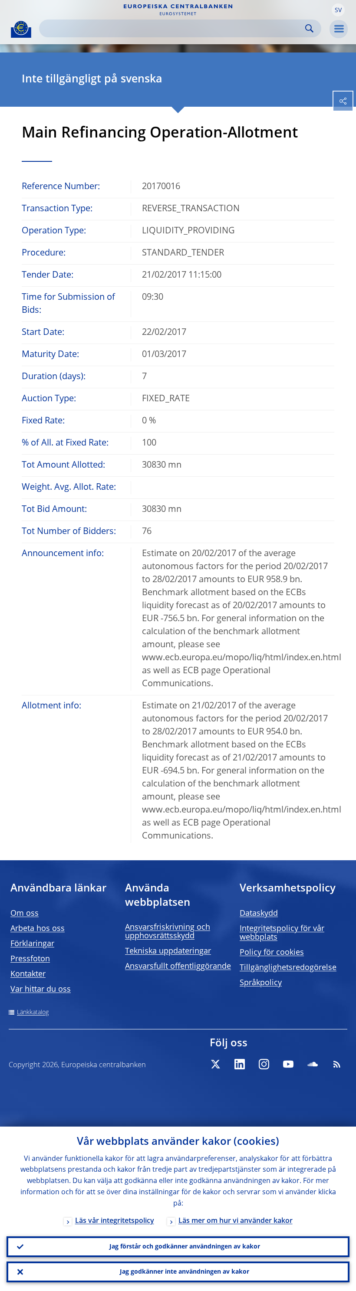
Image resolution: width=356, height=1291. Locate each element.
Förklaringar (32, 944)
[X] (215, 1064)
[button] (338, 9)
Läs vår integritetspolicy (114, 1221)
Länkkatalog (33, 1012)
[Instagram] (264, 1064)
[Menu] (339, 29)
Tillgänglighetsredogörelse (288, 968)
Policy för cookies (272, 953)
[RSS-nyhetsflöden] (336, 1064)
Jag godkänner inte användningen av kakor (184, 1272)
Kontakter (28, 974)
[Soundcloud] (312, 1064)
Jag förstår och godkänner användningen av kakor (184, 1247)
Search (309, 28)
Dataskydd (259, 913)
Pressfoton (30, 959)
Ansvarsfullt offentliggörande (178, 966)
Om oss (24, 913)
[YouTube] (288, 1064)
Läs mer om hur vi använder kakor (235, 1221)
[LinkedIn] (239, 1064)
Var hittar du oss (40, 989)
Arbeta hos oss (37, 929)
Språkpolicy (261, 983)
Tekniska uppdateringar (168, 951)
